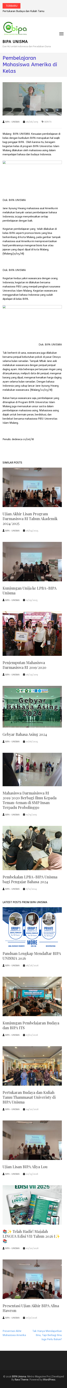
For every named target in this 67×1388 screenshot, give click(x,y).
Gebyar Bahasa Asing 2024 (25, 734)
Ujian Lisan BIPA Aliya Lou (25, 1166)
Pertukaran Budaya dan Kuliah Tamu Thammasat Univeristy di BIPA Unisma (29, 1097)
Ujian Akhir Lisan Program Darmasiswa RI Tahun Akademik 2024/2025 (30, 518)
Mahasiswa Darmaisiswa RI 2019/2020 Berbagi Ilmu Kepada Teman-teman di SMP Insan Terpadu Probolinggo (30, 800)
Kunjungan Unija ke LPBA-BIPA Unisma (30, 590)
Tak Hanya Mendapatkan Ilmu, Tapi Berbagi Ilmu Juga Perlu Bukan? (47, 1335)
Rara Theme (21, 1379)
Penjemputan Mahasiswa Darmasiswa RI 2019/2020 (24, 665)
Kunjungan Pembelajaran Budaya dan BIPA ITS (31, 1025)
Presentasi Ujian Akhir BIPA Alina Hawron (31, 1308)
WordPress (49, 1379)
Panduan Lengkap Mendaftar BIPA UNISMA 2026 (32, 956)
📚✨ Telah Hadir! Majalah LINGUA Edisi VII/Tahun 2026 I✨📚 (31, 1236)
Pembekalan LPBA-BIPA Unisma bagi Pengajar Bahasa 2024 (30, 879)
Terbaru (11, 5)
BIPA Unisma (15, 41)
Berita (48, 121)
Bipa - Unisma (12, 121)
